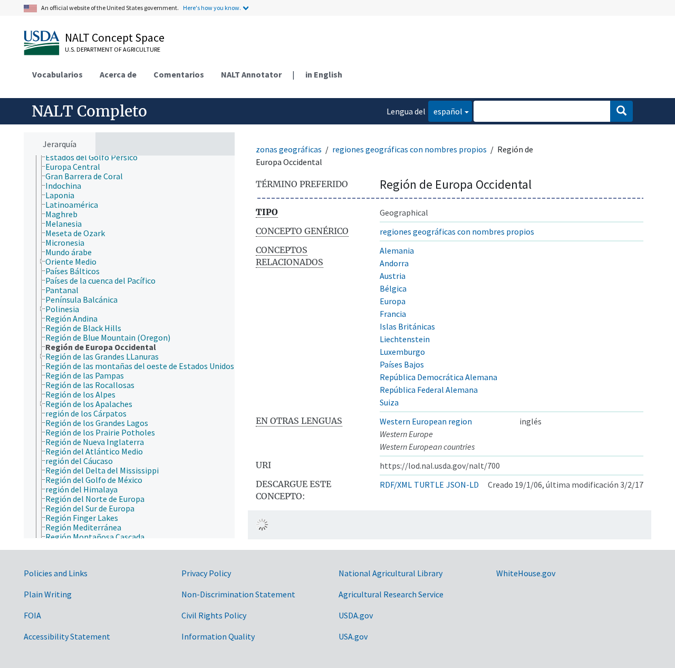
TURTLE (429, 484)
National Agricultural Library (390, 573)
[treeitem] (96, 157)
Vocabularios (57, 74)
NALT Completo (89, 111)
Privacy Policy (206, 573)
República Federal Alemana (429, 389)
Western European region (426, 421)
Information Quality (218, 636)
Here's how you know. (212, 8)
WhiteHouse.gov (525, 573)
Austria (393, 275)
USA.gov (353, 636)
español (445, 111)
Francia (393, 313)
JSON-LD (462, 484)
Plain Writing (48, 594)
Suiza (389, 402)
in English (323, 74)
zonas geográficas (289, 149)
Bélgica (393, 288)
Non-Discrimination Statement (238, 594)
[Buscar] (621, 111)
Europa (393, 301)
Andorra (394, 263)
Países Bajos (402, 364)
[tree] (129, 347)
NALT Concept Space (115, 37)
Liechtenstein (405, 339)
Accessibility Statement (67, 636)
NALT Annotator (251, 74)
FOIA (32, 615)
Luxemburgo (402, 351)
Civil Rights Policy (213, 615)
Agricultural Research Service (391, 594)
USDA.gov (356, 615)
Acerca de (118, 74)
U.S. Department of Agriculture (112, 49)
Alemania (397, 250)
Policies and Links (56, 573)
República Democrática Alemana (438, 377)
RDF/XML (396, 484)
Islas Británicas (407, 326)
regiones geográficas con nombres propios (409, 149)
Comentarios (178, 74)
